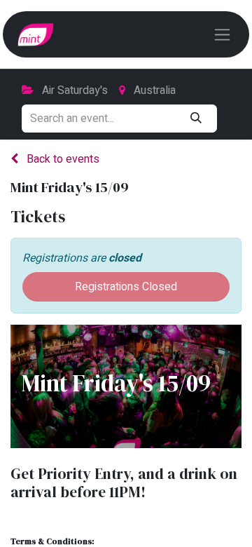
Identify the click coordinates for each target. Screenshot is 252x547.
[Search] (195, 118)
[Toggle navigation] (222, 34)
